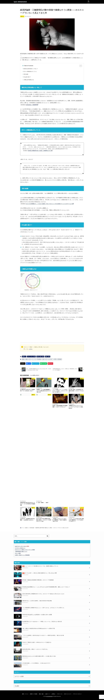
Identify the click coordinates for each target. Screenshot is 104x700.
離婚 (23, 359)
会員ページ (47, 693)
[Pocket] (50, 363)
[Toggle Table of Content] (80, 66)
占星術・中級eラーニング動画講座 (22, 555)
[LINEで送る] (43, 363)
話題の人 (22, 16)
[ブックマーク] (35, 363)
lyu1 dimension (20, 2)
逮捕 (26, 359)
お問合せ (53, 693)
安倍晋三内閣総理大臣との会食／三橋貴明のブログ (39, 150)
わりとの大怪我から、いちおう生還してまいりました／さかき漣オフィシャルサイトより (49, 203)
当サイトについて (67, 693)
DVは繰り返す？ (27, 77)
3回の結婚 (25, 74)
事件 (55, 359)
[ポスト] (22, 363)
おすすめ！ (51, 359)
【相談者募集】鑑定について (21, 551)
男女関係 (39, 359)
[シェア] (28, 363)
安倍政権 (59, 359)
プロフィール (59, 693)
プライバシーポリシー (77, 693)
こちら (30, 349)
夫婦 (43, 359)
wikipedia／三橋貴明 (31, 104)
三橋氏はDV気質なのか (28, 79)
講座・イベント (25, 693)
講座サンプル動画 (33, 693)
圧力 (30, 359)
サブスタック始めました (20, 548)
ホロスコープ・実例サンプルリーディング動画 (25, 549)
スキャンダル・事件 (31, 356)
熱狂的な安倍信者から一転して (30, 68)
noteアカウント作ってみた (22, 546)
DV (46, 359)
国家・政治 (47, 356)
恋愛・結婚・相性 (40, 356)
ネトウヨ (34, 359)
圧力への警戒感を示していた (30, 71)
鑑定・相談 (41, 693)
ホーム (22, 527)
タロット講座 (18, 553)
